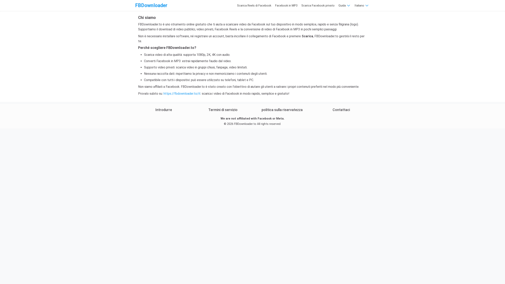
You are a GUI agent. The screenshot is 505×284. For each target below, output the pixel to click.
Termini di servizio (223, 110)
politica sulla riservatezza (282, 110)
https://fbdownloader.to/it (182, 93)
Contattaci (341, 110)
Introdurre (163, 110)
